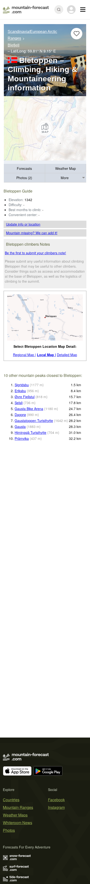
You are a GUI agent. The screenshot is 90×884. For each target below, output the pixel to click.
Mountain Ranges (18, 807)
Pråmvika (22, 438)
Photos (9, 830)
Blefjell (13, 45)
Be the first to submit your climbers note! (35, 252)
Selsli (19, 402)
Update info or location (23, 224)
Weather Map (65, 168)
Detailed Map (67, 354)
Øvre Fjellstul (25, 396)
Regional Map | (24, 354)
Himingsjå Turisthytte (30, 432)
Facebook (56, 799)
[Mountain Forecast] (26, 9)
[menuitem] (24, 168)
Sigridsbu (22, 384)
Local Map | (46, 354)
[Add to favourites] (76, 33)
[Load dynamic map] (45, 128)
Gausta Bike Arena (29, 408)
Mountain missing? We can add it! (31, 232)
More (65, 177)
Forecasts (24, 168)
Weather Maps (15, 815)
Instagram (56, 807)
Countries (11, 799)
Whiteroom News (17, 822)
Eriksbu (20, 390)
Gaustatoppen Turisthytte (34, 420)
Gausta (20, 426)
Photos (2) (24, 177)
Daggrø (20, 414)
